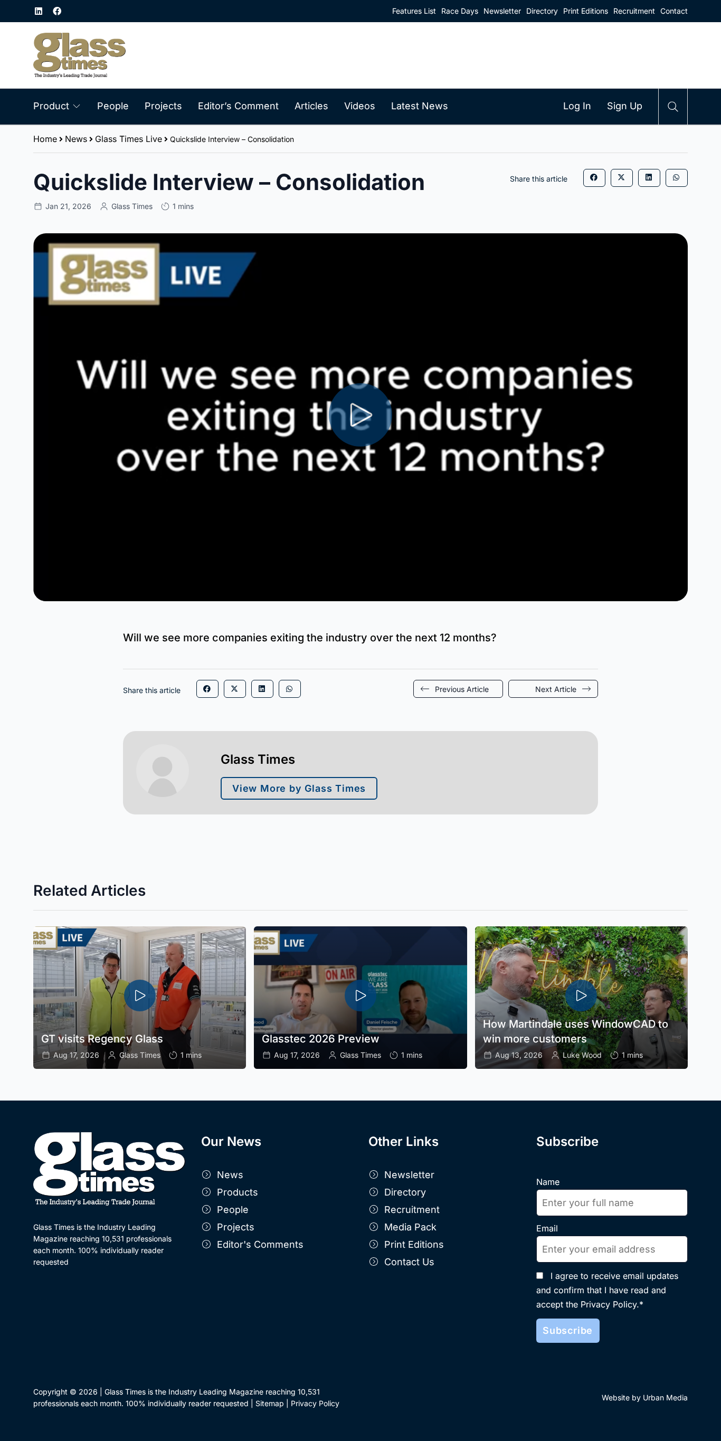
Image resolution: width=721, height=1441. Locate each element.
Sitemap (269, 1403)
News (76, 139)
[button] (594, 178)
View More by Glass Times (299, 788)
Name (547, 1182)
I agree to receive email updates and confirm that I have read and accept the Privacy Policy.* (607, 1290)
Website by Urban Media (645, 1397)
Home (45, 139)
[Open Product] (76, 105)
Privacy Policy (315, 1403)
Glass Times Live (128, 139)
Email (547, 1228)
